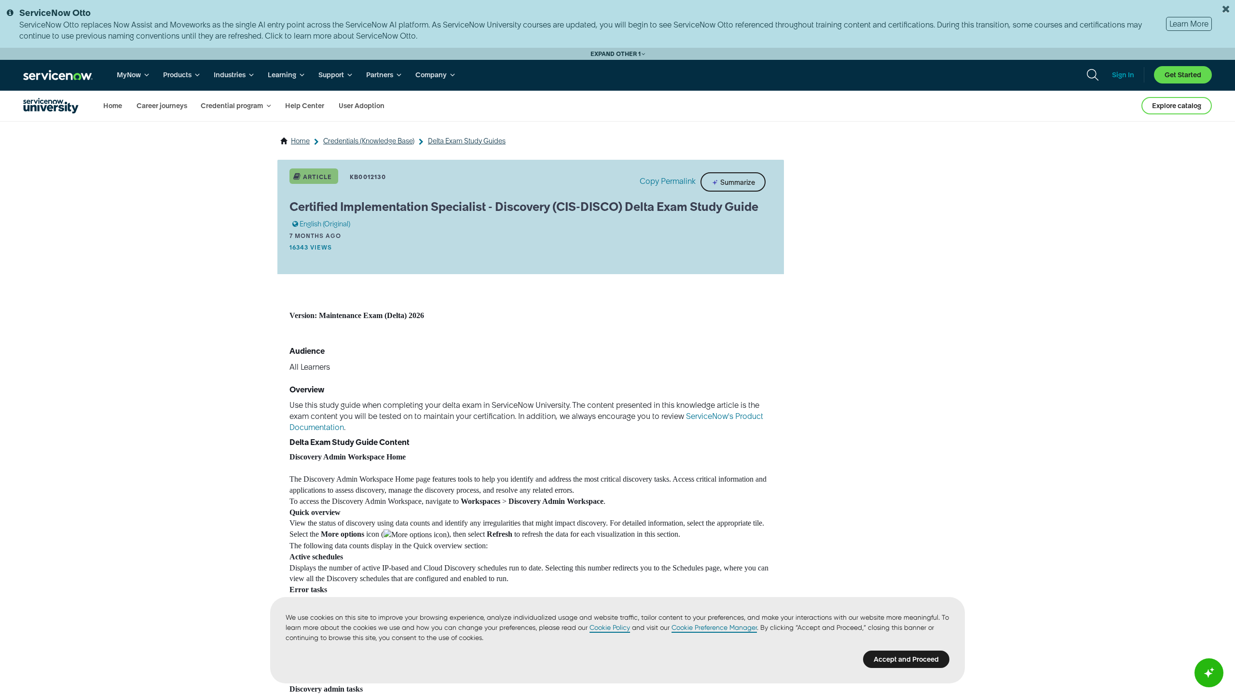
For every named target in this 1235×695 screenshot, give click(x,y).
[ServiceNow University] (51, 105)
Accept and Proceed (906, 659)
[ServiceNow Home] (58, 75)
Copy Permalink (668, 181)
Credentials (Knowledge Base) (368, 141)
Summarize (737, 182)
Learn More (1188, 23)
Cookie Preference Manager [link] (714, 627)
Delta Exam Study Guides (467, 141)
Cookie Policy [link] (610, 627)
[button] (415, 535)
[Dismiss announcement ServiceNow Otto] (1225, 9)
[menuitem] (133, 75)
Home (300, 141)
